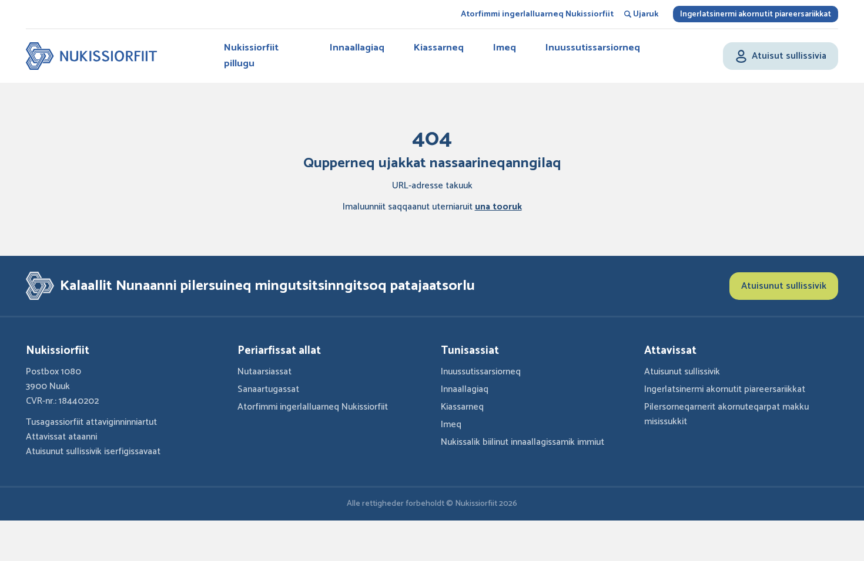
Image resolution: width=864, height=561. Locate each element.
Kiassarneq (439, 48)
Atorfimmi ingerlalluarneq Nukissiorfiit (537, 14)
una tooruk (498, 207)
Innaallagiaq (357, 48)
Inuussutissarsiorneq (592, 48)
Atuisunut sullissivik (783, 286)
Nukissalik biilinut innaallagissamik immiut (522, 442)
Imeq (504, 48)
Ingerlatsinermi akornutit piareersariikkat (755, 14)
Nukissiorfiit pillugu (251, 55)
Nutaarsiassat (264, 371)
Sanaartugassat (268, 389)
